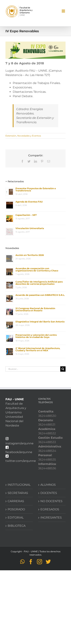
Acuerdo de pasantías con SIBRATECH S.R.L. (40, 295)
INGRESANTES (51, 517)
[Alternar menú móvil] (64, 11)
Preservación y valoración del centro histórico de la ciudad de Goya (36, 336)
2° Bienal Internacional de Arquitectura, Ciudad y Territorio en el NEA (37, 349)
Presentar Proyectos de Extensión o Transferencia (35, 189)
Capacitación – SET (26, 215)
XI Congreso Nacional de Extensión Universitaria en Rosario (35, 309)
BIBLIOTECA (16, 525)
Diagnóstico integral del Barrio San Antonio (40, 321)
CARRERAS (16, 501)
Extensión (10, 135)
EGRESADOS (49, 509)
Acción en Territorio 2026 (29, 255)
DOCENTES (48, 493)
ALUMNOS (48, 484)
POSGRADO (16, 509)
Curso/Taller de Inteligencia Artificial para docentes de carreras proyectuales (39, 282)
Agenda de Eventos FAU (29, 201)
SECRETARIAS (18, 493)
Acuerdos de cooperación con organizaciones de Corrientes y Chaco (36, 269)
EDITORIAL (16, 517)
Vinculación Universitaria (29, 228)
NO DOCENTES (51, 501)
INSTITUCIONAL (19, 484)
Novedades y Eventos (29, 135)
